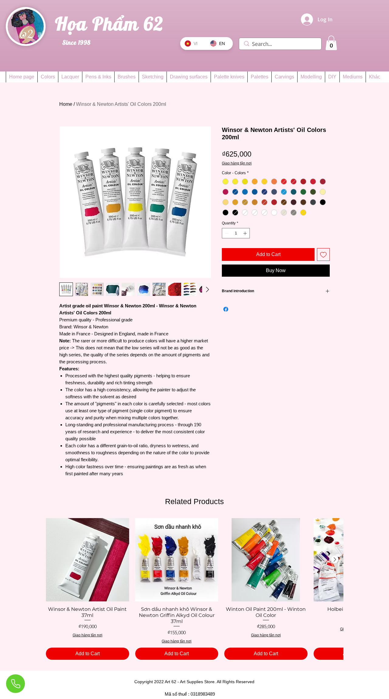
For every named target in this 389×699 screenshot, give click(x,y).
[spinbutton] (235, 233)
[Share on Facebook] (225, 309)
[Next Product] (335, 559)
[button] (331, 43)
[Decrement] (226, 233)
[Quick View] (87, 559)
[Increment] (245, 233)
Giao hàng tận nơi (237, 163)
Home (65, 104)
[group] (194, 589)
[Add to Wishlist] (323, 254)
